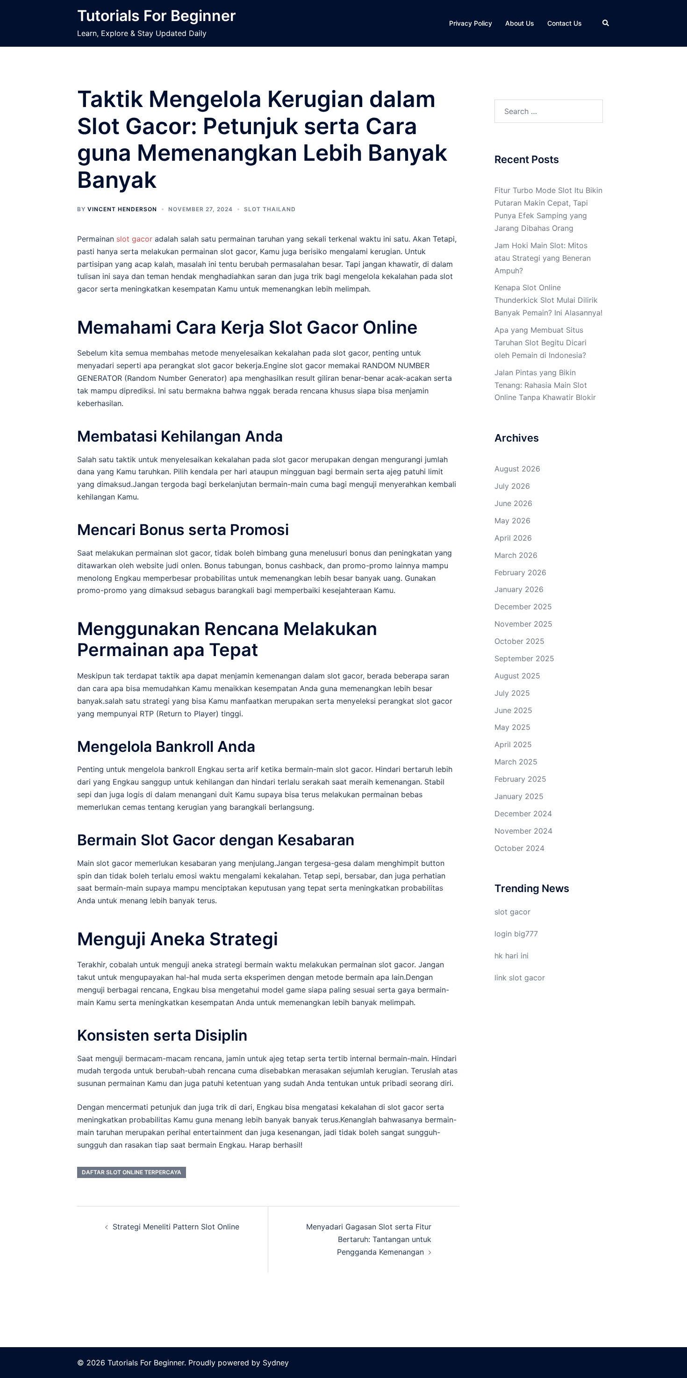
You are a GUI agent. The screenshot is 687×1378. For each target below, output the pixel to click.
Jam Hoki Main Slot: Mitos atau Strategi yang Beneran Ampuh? (542, 258)
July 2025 (512, 693)
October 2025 (519, 641)
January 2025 (519, 796)
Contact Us (564, 23)
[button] (606, 23)
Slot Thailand (270, 209)
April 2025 (513, 744)
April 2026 (513, 538)
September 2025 (524, 658)
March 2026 (515, 555)
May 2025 (512, 727)
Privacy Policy (470, 23)
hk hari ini (511, 955)
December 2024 (523, 813)
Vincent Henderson (122, 209)
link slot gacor (519, 977)
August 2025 (517, 675)
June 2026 (513, 503)
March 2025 (515, 761)
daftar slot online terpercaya (131, 1172)
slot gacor (134, 238)
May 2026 (512, 520)
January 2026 (519, 589)
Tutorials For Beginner (156, 16)
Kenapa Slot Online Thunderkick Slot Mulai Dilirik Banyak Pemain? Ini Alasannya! (548, 300)
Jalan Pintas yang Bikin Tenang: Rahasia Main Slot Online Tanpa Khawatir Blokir (545, 385)
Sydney (276, 1362)
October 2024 (519, 848)
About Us (519, 23)
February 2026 (520, 572)
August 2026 (517, 468)
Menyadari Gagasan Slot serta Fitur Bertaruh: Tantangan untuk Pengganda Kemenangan (368, 1239)
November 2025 (523, 623)
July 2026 (512, 486)
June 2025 (513, 710)
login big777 (516, 933)
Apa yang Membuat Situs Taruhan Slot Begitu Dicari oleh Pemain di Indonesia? (540, 342)
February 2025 (520, 779)
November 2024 (523, 830)
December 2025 (523, 606)
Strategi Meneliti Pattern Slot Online (176, 1226)
